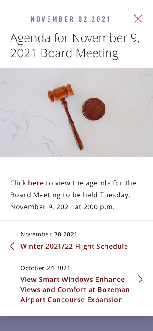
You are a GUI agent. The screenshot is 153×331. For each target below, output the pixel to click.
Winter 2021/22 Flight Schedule (74, 246)
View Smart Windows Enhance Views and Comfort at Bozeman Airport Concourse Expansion (75, 289)
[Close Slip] (138, 18)
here (35, 183)
